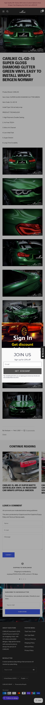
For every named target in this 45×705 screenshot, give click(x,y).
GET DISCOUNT (22, 371)
